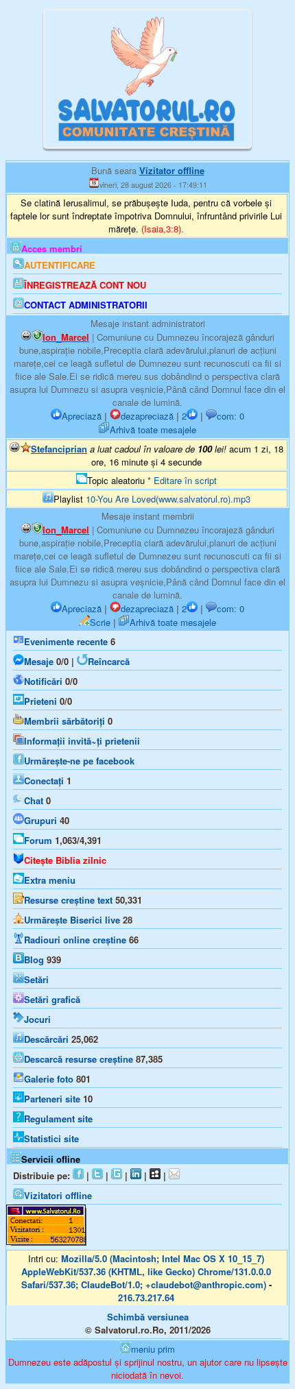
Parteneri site (52, 1098)
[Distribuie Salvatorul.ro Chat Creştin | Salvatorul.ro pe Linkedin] (135, 1175)
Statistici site (51, 1138)
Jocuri (37, 1019)
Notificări (43, 681)
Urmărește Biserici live (72, 919)
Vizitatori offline (58, 1195)
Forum (38, 840)
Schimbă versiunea (148, 1316)
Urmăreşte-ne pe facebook (79, 760)
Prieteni (40, 701)
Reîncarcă (109, 661)
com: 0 (230, 415)
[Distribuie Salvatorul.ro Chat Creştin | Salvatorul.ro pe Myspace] (155, 1175)
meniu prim (153, 1348)
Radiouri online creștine (75, 939)
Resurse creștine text (68, 899)
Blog (34, 959)
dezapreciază (147, 415)
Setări (36, 979)
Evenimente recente (66, 641)
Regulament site (58, 1118)
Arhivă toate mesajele (153, 429)
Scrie (100, 622)
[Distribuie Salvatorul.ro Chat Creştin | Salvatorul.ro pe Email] (174, 1175)
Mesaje (39, 661)
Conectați (44, 780)
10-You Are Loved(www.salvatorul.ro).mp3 (168, 498)
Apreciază (82, 415)
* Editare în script (182, 480)
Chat (33, 800)
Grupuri (40, 820)
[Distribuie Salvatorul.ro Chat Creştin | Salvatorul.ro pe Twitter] (97, 1175)
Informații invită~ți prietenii (82, 740)
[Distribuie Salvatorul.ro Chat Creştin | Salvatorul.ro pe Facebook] (78, 1175)
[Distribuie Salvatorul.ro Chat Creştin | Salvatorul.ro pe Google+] (116, 1175)
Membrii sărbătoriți (64, 720)
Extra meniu (49, 879)
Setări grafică (52, 999)
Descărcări (46, 1039)
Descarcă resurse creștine (78, 1058)
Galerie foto (48, 1078)
